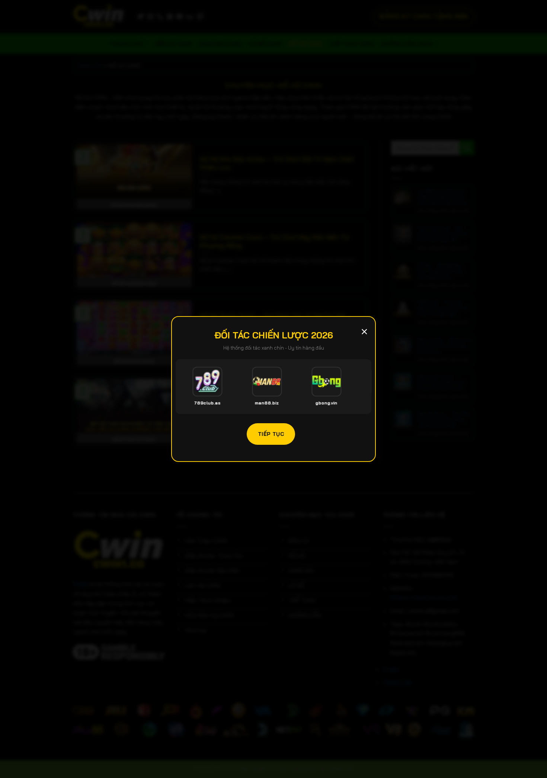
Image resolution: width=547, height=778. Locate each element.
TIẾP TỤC (271, 434)
